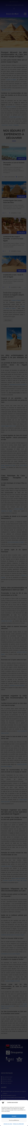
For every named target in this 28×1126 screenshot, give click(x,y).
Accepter (14, 1116)
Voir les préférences (14, 1120)
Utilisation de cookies (8, 1123)
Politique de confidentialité (18, 1123)
